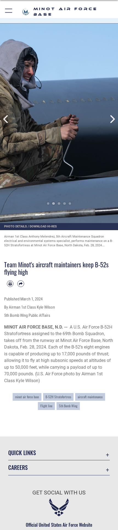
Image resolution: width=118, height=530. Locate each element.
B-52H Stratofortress (58, 396)
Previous (6, 119)
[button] (9, 11)
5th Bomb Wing (68, 405)
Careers (18, 468)
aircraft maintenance (90, 396)
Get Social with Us (59, 493)
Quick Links (22, 453)
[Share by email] (20, 283)
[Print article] (10, 283)
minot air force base (27, 396)
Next (112, 119)
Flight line (46, 405)
